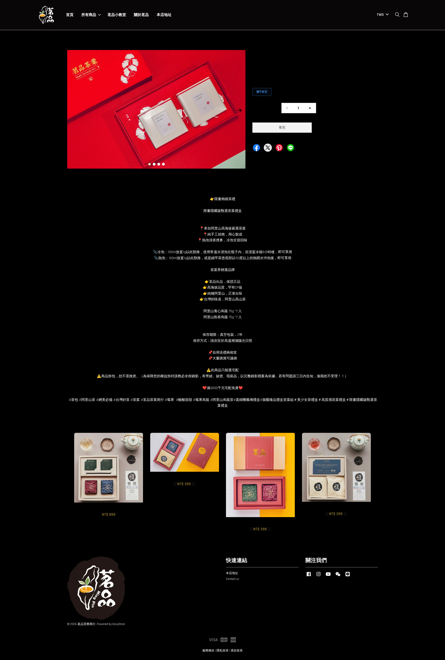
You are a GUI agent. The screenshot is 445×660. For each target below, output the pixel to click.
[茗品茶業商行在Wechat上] (338, 576)
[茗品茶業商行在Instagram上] (318, 576)
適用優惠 (259, 82)
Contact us (232, 579)
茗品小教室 (117, 15)
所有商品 (88, 15)
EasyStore (118, 624)
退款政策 (237, 650)
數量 (255, 106)
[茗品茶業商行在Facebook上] (308, 576)
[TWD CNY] (382, 15)
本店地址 (164, 15)
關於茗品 (141, 15)
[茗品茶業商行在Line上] (347, 576)
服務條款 (208, 650)
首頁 (69, 15)
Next (239, 110)
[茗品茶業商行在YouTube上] (328, 576)
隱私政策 (222, 650)
